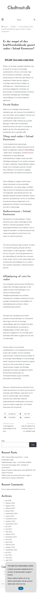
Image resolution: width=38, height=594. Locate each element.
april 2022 (9, 542)
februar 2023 (10, 534)
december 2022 (11, 537)
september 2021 (11, 550)
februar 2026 (10, 503)
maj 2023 (9, 532)
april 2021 (9, 560)
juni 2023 (9, 529)
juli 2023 (8, 526)
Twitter (27, 414)
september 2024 (11, 513)
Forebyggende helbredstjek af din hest (9, 428)
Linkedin (27, 417)
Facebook (12, 414)
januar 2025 (10, 511)
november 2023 (11, 519)
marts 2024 (10, 516)
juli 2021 (8, 552)
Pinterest (12, 417)
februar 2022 (10, 545)
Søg (3, 441)
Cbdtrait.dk (19, 8)
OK (21, 588)
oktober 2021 (10, 547)
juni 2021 (9, 555)
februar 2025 (10, 508)
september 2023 (11, 524)
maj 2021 (9, 558)
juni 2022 (9, 539)
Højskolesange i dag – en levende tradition (16, 462)
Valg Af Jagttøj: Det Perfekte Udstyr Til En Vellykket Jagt (28, 428)
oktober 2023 (10, 521)
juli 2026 (8, 500)
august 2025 (10, 506)
